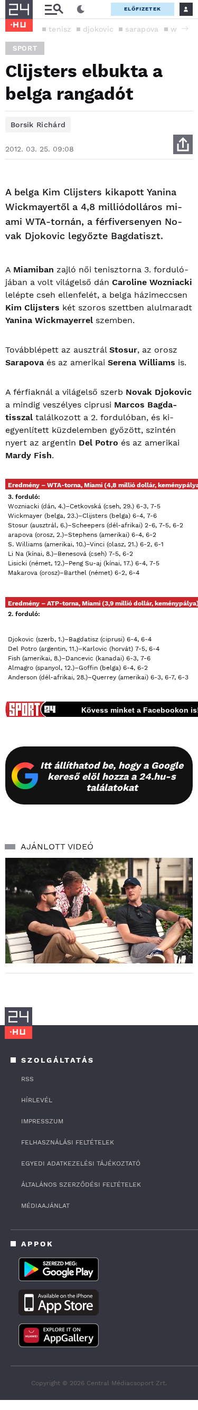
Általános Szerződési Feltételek (81, 1184)
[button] (185, 28)
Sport (25, 48)
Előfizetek (142, 9)
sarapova (141, 29)
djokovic (98, 29)
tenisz (60, 29)
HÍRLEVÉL (36, 1100)
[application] (99, 910)
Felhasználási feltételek (67, 1142)
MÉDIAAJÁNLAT (45, 1205)
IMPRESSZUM (42, 1121)
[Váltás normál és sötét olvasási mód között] (80, 9)
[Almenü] (54, 9)
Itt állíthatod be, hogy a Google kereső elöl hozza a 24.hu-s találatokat (111, 776)
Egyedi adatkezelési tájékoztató (80, 1163)
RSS (27, 1079)
